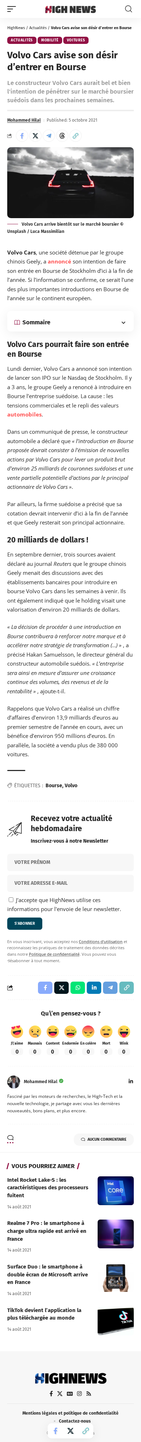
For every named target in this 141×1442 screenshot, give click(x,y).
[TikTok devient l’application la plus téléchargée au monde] (116, 1321)
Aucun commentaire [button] (107, 1139)
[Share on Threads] (62, 136)
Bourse (54, 786)
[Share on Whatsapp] (77, 988)
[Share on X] (35, 136)
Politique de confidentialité (54, 954)
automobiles (24, 414)
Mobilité (50, 40)
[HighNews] (70, 9)
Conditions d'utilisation (101, 941)
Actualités (38, 28)
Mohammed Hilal (24, 120)
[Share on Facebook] (22, 136)
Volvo (71, 786)
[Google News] (69, 1393)
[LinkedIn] (131, 1082)
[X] (59, 1393)
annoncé (59, 261)
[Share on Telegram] (49, 136)
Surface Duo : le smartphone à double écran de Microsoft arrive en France (47, 1274)
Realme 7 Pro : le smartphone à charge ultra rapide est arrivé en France (46, 1231)
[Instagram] (79, 1393)
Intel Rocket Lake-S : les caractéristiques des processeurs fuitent (47, 1188)
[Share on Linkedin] (94, 988)
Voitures (76, 40)
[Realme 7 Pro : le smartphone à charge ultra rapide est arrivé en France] (116, 1234)
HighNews (16, 28)
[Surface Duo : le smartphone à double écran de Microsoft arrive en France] (116, 1277)
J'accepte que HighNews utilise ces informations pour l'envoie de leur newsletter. (64, 904)
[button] (13, 9)
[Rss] (88, 1393)
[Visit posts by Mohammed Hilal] (13, 1082)
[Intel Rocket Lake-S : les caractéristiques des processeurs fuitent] (116, 1190)
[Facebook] (51, 1393)
